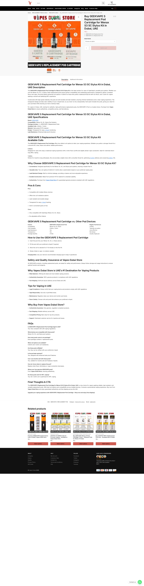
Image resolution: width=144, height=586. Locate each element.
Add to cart (103, 48)
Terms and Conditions (56, 462)
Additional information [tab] (76, 79)
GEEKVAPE (35, 120)
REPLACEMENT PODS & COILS (39, 12)
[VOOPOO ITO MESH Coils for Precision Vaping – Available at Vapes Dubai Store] (60, 422)
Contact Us (54, 460)
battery (111, 158)
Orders (30, 458)
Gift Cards (30, 464)
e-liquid (47, 130)
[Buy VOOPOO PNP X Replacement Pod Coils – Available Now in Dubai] (106, 422)
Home (29, 12)
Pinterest (76, 462)
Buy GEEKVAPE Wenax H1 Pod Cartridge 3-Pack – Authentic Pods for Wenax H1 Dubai (82, 437)
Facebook (76, 456)
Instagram (76, 460)
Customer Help (55, 458)
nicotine (92, 158)
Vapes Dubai (32, 470)
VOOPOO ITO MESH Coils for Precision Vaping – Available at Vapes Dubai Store (58, 437)
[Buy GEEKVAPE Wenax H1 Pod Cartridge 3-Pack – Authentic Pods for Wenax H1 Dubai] (83, 422)
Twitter (75, 458)
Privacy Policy (31, 462)
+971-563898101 (112, 4)
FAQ (52, 464)
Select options (38, 443)
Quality (30, 460)
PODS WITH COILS (53, 12)
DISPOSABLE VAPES (77, 434)
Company (30, 456)
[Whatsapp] (140, 582)
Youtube (76, 464)
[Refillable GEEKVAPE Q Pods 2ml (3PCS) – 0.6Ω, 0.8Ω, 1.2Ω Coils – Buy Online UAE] (114, 16)
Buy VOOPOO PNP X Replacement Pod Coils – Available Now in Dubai (105, 436)
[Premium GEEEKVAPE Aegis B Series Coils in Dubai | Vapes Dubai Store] (38, 422)
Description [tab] (64, 79)
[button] (113, 8)
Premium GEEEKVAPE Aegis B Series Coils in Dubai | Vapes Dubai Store (38, 436)
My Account (54, 456)
